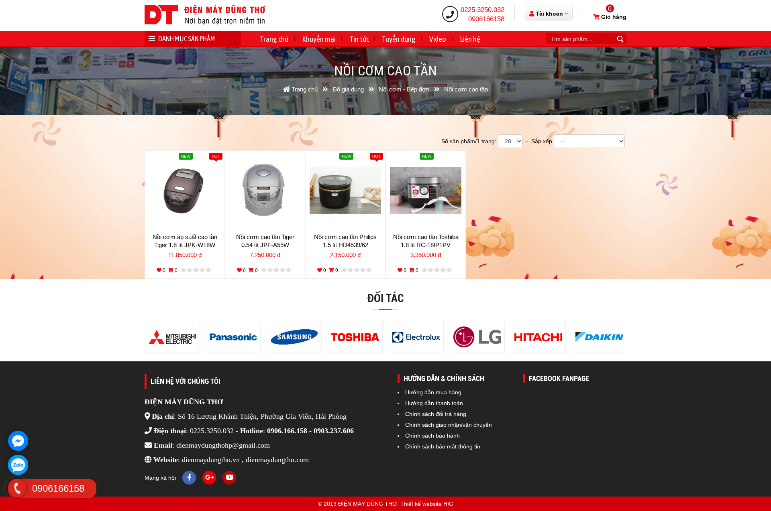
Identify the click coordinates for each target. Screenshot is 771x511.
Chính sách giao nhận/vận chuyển (448, 425)
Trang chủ (274, 38)
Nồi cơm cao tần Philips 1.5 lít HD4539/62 (345, 240)
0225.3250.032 (482, 10)
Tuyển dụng (399, 38)
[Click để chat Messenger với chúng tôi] (18, 441)
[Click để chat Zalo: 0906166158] (18, 465)
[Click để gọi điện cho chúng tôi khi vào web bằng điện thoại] (17, 488)
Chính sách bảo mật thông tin (442, 446)
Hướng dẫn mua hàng (433, 392)
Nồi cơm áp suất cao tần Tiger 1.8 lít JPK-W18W (185, 240)
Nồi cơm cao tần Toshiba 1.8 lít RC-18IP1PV (426, 240)
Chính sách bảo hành (432, 435)
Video (437, 38)
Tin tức (359, 38)
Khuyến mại (319, 38)
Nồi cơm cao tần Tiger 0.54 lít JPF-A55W (265, 240)
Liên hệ (470, 38)
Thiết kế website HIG (426, 504)
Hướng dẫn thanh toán (434, 403)
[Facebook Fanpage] (189, 478)
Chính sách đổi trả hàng (435, 414)
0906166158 (486, 19)
